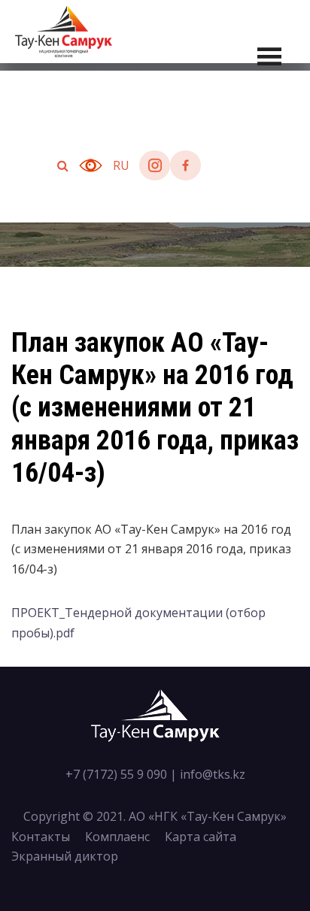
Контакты (40, 836)
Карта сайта (200, 836)
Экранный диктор (64, 856)
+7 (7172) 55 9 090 (116, 774)
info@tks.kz (212, 774)
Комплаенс (117, 836)
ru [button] (121, 165)
